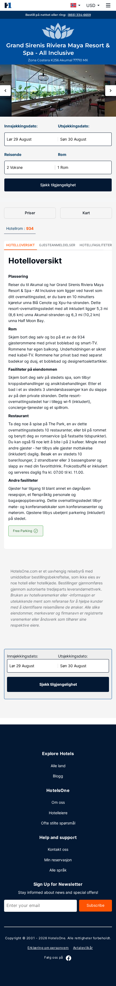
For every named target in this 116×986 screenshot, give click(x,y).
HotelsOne (56, 938)
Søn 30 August (73, 139)
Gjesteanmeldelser (57, 245)
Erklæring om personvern (48, 948)
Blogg (58, 776)
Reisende (12, 154)
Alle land (58, 765)
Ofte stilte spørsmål (58, 823)
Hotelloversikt (20, 245)
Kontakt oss (58, 849)
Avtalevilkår (83, 948)
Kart (86, 212)
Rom (62, 154)
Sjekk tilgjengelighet (58, 185)
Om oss (58, 802)
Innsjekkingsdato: (20, 126)
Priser (30, 212)
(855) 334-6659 (79, 15)
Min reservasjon (58, 860)
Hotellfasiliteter (96, 245)
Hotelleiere (58, 812)
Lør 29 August (19, 139)
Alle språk (58, 870)
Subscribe (95, 905)
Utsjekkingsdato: (73, 126)
